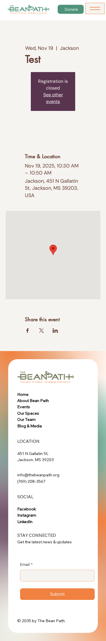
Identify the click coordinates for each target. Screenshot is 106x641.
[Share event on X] (41, 330)
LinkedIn (25, 521)
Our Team (26, 419)
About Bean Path (33, 400)
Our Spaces (28, 413)
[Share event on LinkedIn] (55, 330)
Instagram (26, 515)
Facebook (26, 509)
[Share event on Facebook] (27, 330)
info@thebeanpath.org (38, 474)
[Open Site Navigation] (95, 8)
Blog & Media (29, 425)
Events (23, 406)
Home (23, 394)
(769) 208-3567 (31, 481)
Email (26, 564)
